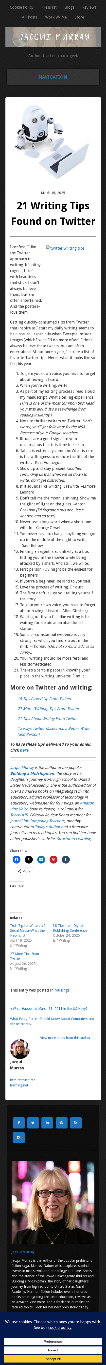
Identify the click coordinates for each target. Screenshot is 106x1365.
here (24, 750)
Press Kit (49, 7)
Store (79, 17)
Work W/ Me (56, 17)
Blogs (69, 7)
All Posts (29, 17)
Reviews (89, 7)
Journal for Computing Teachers (37, 821)
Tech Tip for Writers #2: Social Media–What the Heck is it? (28, 930)
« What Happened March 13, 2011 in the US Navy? (49, 1009)
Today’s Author (47, 826)
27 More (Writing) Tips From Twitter (48, 708)
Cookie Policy (22, 7)
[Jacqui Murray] (53, 44)
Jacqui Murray (22, 767)
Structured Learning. (74, 838)
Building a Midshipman (32, 773)
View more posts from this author (65, 1038)
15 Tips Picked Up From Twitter (44, 698)
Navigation (52, 77)
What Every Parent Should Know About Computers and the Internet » (52, 1021)
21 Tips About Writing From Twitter (48, 718)
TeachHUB (19, 815)
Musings (62, 990)
